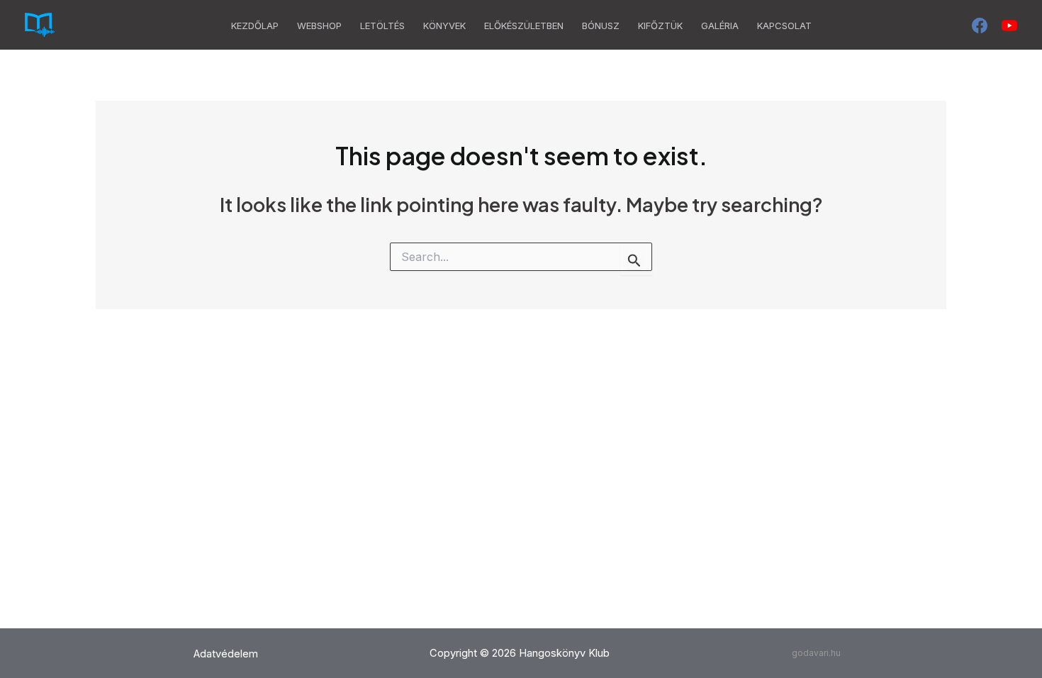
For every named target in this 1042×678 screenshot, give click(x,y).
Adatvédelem (226, 654)
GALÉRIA (720, 25)
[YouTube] (1009, 25)
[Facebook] (979, 25)
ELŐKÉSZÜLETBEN (524, 25)
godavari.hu (816, 653)
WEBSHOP (319, 25)
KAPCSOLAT (784, 25)
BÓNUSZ (601, 25)
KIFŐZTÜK (660, 25)
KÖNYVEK (444, 25)
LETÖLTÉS (382, 25)
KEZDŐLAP (255, 25)
